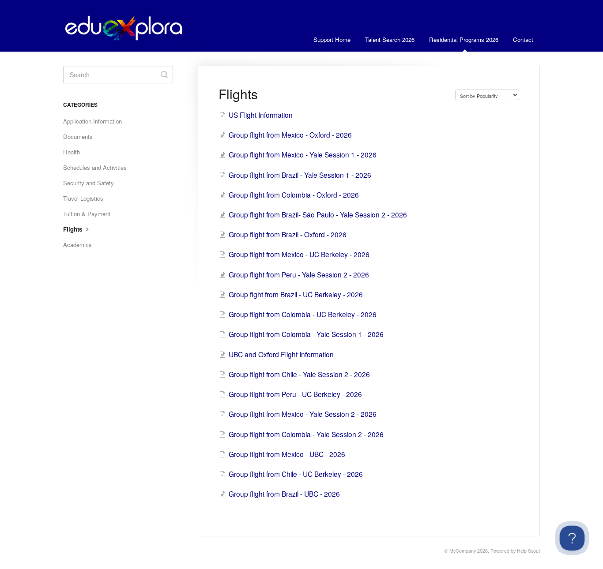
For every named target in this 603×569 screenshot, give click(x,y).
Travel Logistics (83, 198)
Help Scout (528, 550)
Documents (78, 136)
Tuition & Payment (86, 214)
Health (71, 152)
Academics (77, 244)
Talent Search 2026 (390, 39)
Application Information (92, 121)
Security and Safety (88, 183)
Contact (523, 39)
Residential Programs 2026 (463, 39)
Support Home (331, 39)
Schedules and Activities (95, 167)
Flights (73, 229)
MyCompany (462, 550)
